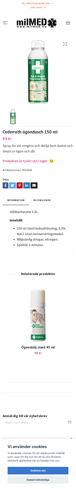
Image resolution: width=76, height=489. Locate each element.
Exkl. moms (37, 7)
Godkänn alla (38, 470)
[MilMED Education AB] (38, 32)
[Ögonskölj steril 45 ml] (38, 334)
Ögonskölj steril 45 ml (38, 366)
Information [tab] (16, 218)
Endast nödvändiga (38, 479)
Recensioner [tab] (42, 218)
